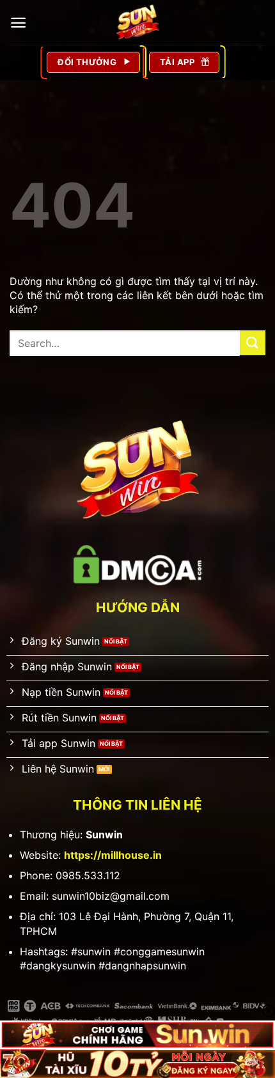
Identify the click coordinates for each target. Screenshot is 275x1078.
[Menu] (18, 23)
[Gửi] (252, 342)
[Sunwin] (137, 22)
